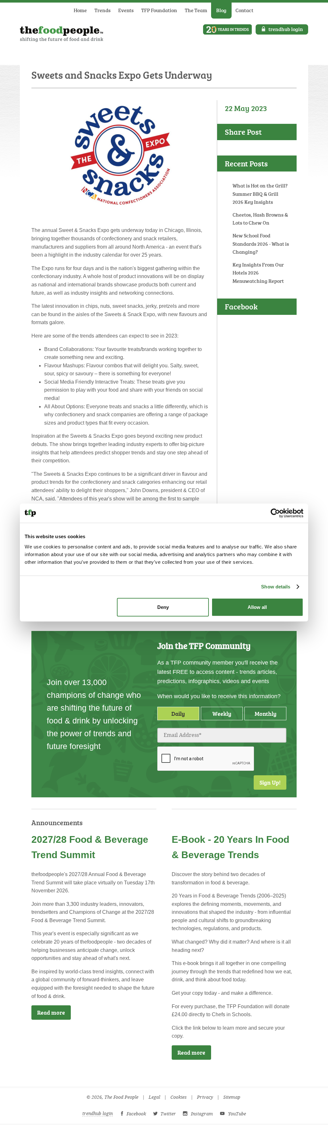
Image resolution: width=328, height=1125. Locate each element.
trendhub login (285, 29)
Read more (51, 1012)
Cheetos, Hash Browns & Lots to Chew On (260, 219)
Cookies (178, 1097)
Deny (163, 607)
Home (80, 10)
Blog (221, 10)
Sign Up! (270, 782)
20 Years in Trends (227, 29)
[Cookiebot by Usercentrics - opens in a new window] (275, 513)
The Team (196, 10)
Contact (244, 10)
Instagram (202, 1113)
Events (126, 10)
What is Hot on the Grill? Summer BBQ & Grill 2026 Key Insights (260, 193)
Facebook (136, 1113)
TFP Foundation (159, 10)
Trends (102, 10)
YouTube (237, 1113)
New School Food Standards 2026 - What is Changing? (261, 243)
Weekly (221, 713)
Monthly (265, 713)
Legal (154, 1097)
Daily (178, 713)
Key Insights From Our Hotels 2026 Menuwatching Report (258, 272)
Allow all (257, 607)
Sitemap (231, 1097)
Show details (275, 586)
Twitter (168, 1113)
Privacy (205, 1097)
